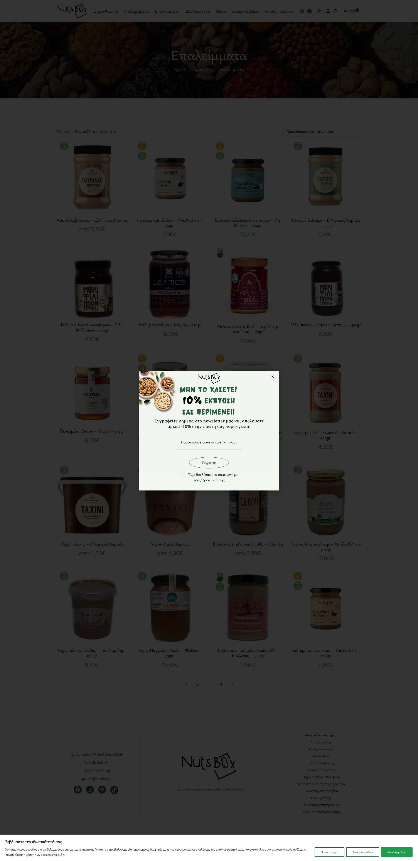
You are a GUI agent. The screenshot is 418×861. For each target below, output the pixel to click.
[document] (209, 430)
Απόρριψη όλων (362, 852)
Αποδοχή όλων (396, 852)
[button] (272, 376)
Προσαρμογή (329, 852)
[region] (209, 848)
